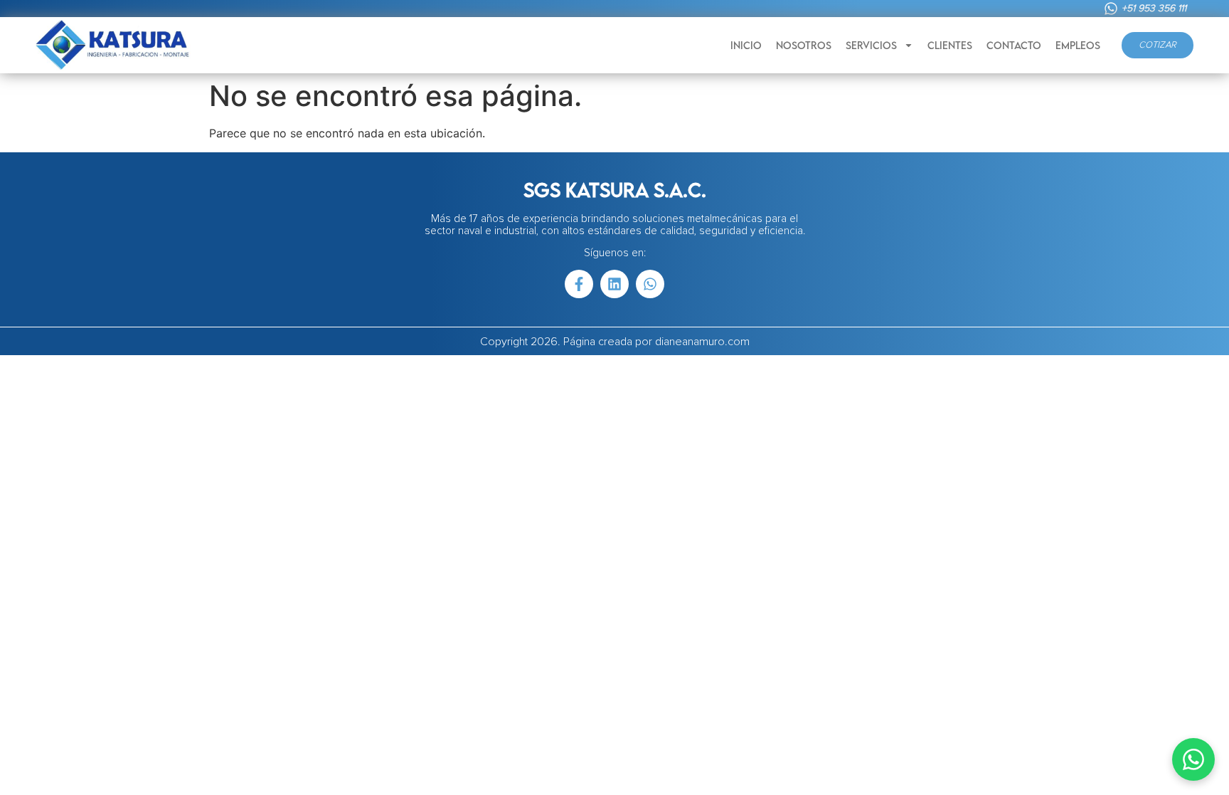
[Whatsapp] (650, 284)
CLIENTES (949, 45)
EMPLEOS (1077, 45)
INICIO (746, 45)
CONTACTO (1013, 45)
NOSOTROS (803, 45)
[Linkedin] (614, 284)
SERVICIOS (871, 45)
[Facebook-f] (579, 284)
